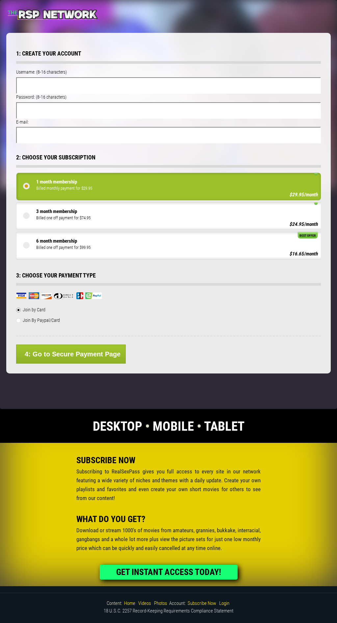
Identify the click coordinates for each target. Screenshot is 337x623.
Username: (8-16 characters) (41, 72)
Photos (160, 603)
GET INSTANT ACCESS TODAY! (168, 572)
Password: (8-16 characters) (41, 97)
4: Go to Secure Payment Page (72, 354)
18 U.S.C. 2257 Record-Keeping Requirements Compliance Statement (168, 611)
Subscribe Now (202, 603)
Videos (144, 603)
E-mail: (22, 122)
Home (129, 603)
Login (224, 603)
